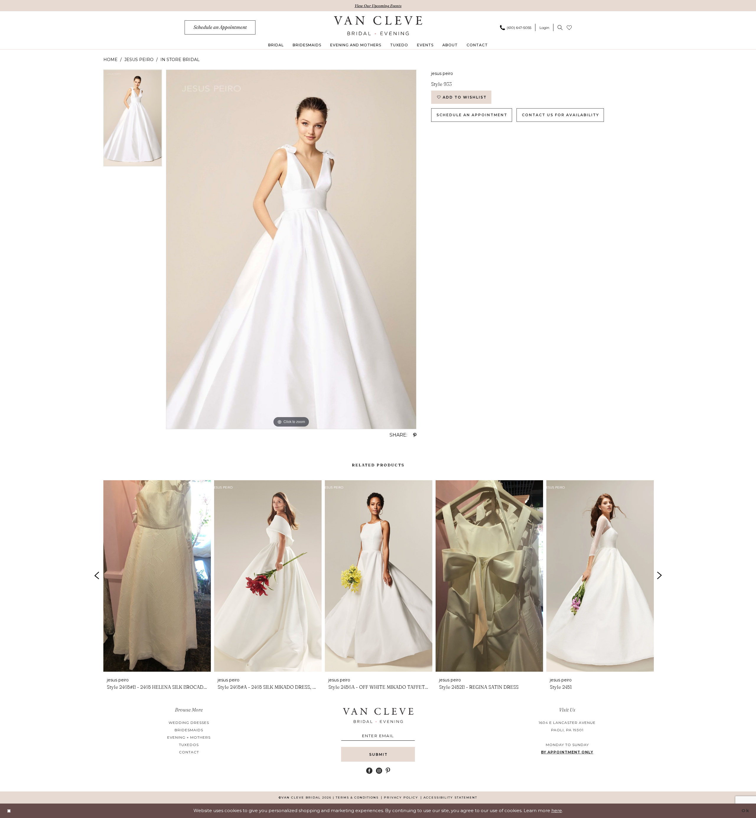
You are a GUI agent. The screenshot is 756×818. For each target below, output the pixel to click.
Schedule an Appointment (471, 115)
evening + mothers (189, 737)
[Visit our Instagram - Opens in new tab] (379, 771)
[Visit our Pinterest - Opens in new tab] (388, 771)
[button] (544, 27)
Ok (746, 810)
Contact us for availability (560, 115)
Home (110, 59)
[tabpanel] (132, 120)
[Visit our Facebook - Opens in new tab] (369, 771)
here (556, 810)
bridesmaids (189, 730)
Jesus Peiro (139, 59)
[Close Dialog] (9, 811)
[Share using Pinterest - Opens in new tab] (414, 435)
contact (189, 752)
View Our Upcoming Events (378, 5)
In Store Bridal (180, 59)
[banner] (378, 25)
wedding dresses (189, 722)
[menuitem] (220, 27)
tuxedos (189, 744)
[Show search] (560, 27)
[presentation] (157, 576)
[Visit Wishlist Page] (569, 27)
